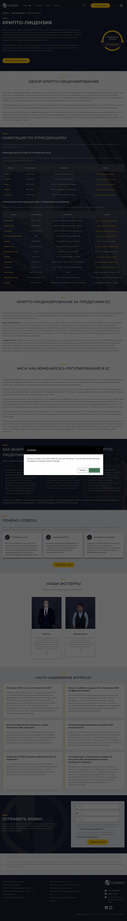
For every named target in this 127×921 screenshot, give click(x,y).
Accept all (94, 470)
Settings (82, 470)
